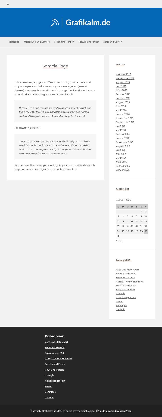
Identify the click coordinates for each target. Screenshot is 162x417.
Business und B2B (125, 277)
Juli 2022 (120, 150)
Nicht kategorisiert (126, 297)
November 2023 (125, 118)
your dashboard (71, 165)
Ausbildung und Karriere (37, 41)
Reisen (119, 301)
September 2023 (125, 122)
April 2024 (121, 110)
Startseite (14, 41)
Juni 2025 (121, 86)
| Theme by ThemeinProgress (79, 411)
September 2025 (125, 78)
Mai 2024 (121, 106)
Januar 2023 (123, 138)
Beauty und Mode (126, 273)
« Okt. (119, 240)
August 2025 (123, 82)
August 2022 (123, 146)
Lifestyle (120, 293)
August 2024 (123, 102)
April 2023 (121, 130)
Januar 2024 (123, 114)
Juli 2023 (120, 126)
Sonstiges (121, 305)
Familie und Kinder (89, 41)
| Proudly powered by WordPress (113, 411)
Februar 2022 (123, 166)
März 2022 (121, 162)
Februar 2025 (123, 94)
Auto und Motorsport (127, 269)
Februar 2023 (123, 134)
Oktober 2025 (123, 74)
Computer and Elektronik (129, 281)
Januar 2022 (123, 169)
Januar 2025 (123, 98)
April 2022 (121, 158)
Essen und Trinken (64, 41)
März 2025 (121, 90)
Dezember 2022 (125, 142)
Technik (120, 309)
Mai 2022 (121, 154)
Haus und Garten (112, 41)
